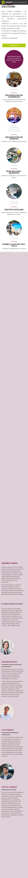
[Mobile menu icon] (25, 2)
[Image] (14, 79)
